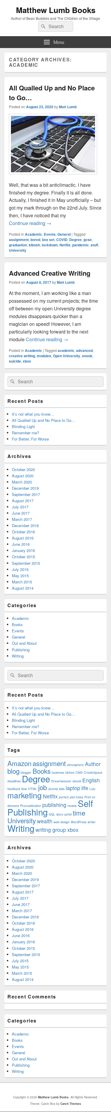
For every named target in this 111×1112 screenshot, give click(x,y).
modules (44, 355)
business (58, 772)
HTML (32, 788)
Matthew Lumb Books (55, 9)
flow (24, 788)
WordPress (78, 822)
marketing (24, 794)
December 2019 (25, 488)
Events (50, 234)
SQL (52, 814)
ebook (77, 781)
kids (62, 788)
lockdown (50, 245)
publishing (54, 804)
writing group (51, 829)
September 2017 (26, 494)
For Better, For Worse (30, 439)
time (79, 812)
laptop (73, 788)
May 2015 (20, 575)
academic (66, 350)
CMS (79, 772)
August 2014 (22, 588)
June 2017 (21, 513)
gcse (87, 239)
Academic (33, 234)
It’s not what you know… (33, 414)
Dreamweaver (61, 781)
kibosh (34, 245)
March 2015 (22, 582)
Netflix (64, 245)
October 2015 (23, 556)
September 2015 (26, 563)
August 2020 (22, 475)
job (42, 787)
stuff (94, 245)
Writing (18, 656)
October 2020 (23, 469)
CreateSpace (93, 772)
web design (62, 822)
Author (93, 764)
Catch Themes (70, 1104)
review (72, 805)
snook (87, 355)
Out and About (24, 643)
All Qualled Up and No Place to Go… (43, 420)
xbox (27, 361)
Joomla (53, 788)
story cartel (64, 814)
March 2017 (22, 519)
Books (17, 624)
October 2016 (23, 532)
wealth (44, 821)
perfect (64, 797)
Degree (75, 239)
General (64, 234)
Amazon (19, 763)
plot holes (76, 797)
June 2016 (21, 544)
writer (92, 822)
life (84, 788)
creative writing (22, 355)
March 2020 (22, 482)
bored (35, 239)
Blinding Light (23, 426)
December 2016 (25, 525)
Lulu (92, 788)
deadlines (14, 781)
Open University (66, 355)
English (91, 780)
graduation (18, 245)
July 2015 (20, 569)
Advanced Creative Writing (49, 273)
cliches (69, 772)
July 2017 (20, 507)
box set (48, 239)
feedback (13, 788)
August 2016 (22, 538)
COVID (61, 239)
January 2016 (23, 550)
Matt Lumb (68, 106)
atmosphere (75, 764)
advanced (84, 350)
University (17, 250)
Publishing (21, 649)
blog (13, 771)
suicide (15, 361)
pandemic (80, 245)
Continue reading (30, 223)
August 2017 (22, 500)
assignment (19, 239)
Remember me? (25, 432)
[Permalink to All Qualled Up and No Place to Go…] (53, 177)
